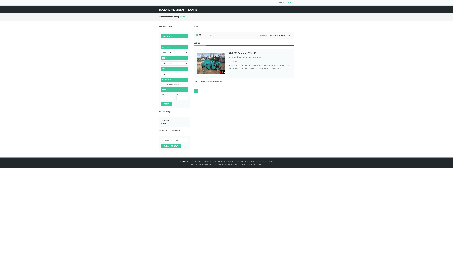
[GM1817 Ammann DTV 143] (211, 63)
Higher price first (286, 35)
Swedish (270, 161)
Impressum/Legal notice (247, 164)
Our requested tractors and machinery (211, 164)
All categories (165, 120)
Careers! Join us (231, 164)
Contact (259, 164)
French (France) (223, 161)
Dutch (205, 161)
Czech (199, 161)
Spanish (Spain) (261, 161)
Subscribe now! (171, 146)
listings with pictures (172, 85)
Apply (166, 104)
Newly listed (264, 35)
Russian (251, 161)
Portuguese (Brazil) (241, 161)
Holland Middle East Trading (178, 9)
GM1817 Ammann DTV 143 (242, 53)
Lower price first (274, 35)
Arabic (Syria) (191, 161)
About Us (193, 164)
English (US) (212, 161)
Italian (231, 161)
